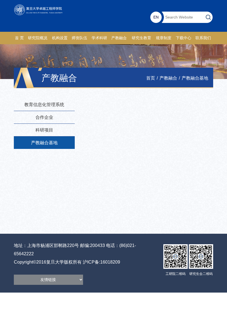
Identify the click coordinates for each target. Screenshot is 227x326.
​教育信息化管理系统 (44, 104)
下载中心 (183, 38)
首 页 (19, 38)
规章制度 (163, 38)
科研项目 (44, 130)
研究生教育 (141, 38)
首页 (150, 78)
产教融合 (119, 38)
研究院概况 (37, 38)
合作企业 (44, 117)
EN (156, 17)
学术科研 (99, 38)
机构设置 (60, 38)
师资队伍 (79, 38)
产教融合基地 (195, 78)
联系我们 (203, 38)
